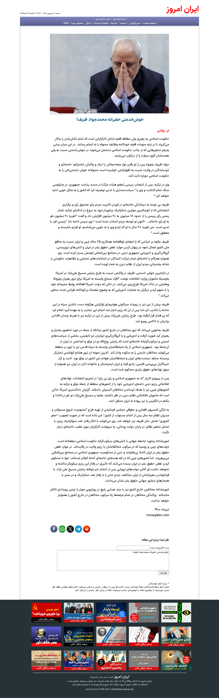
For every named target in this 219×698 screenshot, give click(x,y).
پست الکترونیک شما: (159, 548)
